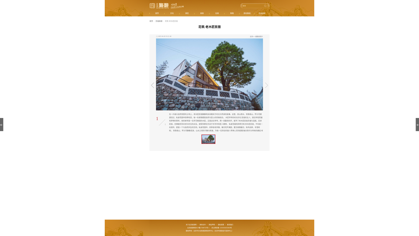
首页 (151, 21)
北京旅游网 (166, 6)
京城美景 (158, 21)
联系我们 (230, 225)
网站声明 (212, 225)
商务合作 (203, 225)
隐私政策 (221, 225)
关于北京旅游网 (191, 225)
